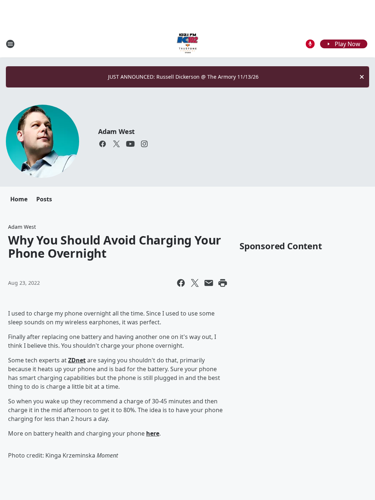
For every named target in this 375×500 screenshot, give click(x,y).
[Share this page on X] (195, 283)
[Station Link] (187, 44)
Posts (44, 199)
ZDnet (77, 360)
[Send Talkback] (310, 44)
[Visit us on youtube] (130, 143)
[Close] (361, 76)
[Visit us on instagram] (144, 143)
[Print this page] (223, 283)
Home (18, 199)
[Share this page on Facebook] (181, 283)
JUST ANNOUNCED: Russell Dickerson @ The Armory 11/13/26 (183, 76)
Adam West (116, 131)
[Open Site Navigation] (10, 44)
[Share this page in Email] (209, 283)
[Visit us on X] (116, 143)
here (152, 433)
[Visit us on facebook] (102, 143)
